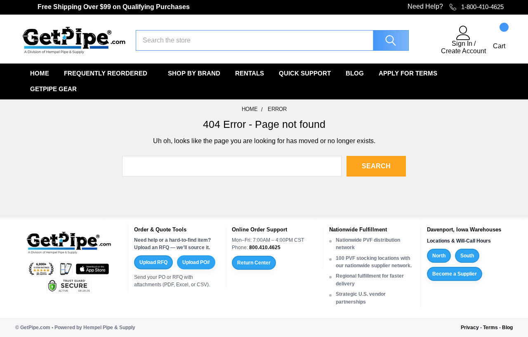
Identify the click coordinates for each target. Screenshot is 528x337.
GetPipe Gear (53, 88)
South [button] (467, 256)
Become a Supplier (454, 274)
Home (39, 73)
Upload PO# (196, 262)
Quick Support (305, 73)
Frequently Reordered (105, 73)
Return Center (254, 263)
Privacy (470, 327)
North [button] (439, 256)
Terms (490, 327)
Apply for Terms (408, 73)
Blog (355, 73)
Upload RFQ (153, 262)
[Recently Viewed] (430, 40)
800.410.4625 (264, 247)
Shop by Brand (194, 73)
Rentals (249, 73)
